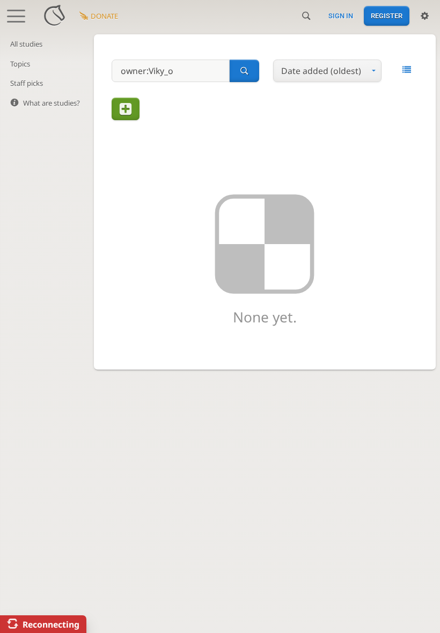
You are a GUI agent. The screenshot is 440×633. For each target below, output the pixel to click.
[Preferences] (424, 16)
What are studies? (51, 103)
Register (386, 16)
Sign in (340, 16)
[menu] (327, 71)
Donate (104, 16)
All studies (26, 44)
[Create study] (126, 109)
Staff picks (26, 83)
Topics (20, 64)
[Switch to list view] (406, 70)
